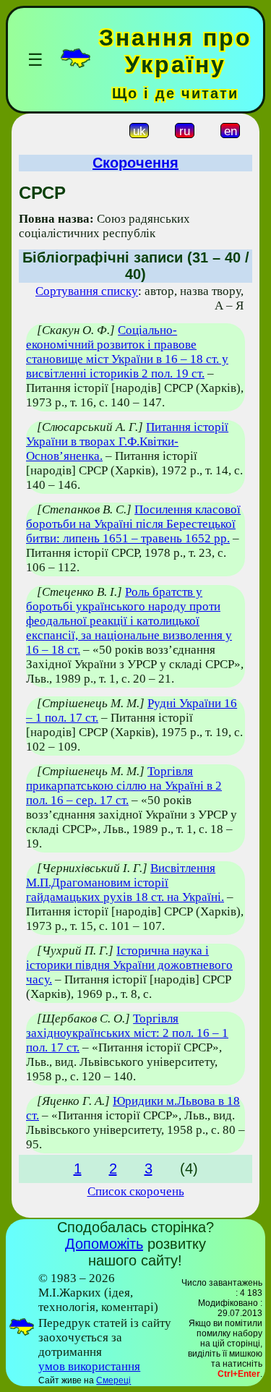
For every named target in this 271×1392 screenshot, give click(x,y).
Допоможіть (104, 1244)
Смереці (113, 1380)
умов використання (89, 1366)
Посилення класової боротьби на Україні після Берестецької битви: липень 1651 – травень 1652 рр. (133, 524)
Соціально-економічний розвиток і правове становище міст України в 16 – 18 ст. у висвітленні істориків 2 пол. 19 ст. (127, 351)
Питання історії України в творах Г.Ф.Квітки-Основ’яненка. (127, 441)
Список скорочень (135, 1191)
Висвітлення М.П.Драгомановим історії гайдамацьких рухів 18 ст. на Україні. (125, 882)
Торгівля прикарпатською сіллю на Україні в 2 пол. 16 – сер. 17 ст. (124, 785)
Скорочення (135, 163)
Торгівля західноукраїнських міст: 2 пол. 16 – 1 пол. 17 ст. (127, 1033)
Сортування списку (86, 291)
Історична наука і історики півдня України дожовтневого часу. (129, 965)
